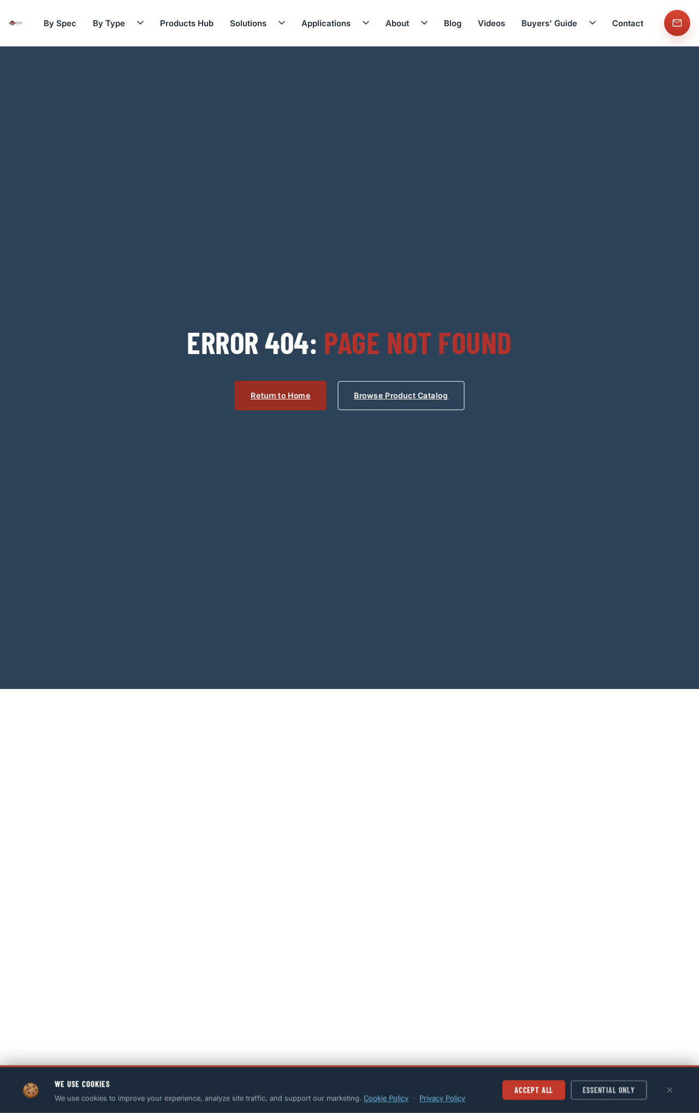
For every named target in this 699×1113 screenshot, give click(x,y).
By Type (109, 23)
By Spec (60, 23)
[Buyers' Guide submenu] (592, 23)
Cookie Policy (386, 1097)
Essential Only (609, 1089)
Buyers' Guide (549, 23)
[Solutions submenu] (281, 23)
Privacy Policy (442, 1097)
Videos (491, 23)
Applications (326, 23)
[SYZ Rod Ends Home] (16, 23)
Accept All (533, 1089)
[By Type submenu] (140, 23)
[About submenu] (424, 23)
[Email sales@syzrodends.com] (677, 23)
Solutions (248, 23)
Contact (627, 23)
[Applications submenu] (366, 23)
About (397, 23)
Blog (452, 23)
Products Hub (187, 23)
